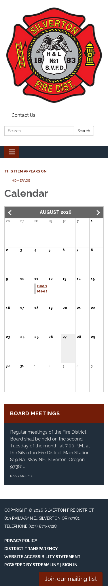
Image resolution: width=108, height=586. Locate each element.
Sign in (69, 564)
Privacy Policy (20, 540)
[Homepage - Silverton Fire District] (54, 55)
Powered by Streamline (31, 564)
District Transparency (31, 548)
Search (83, 131)
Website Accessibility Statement (42, 556)
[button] (10, 212)
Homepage (21, 180)
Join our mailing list (71, 578)
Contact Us (23, 115)
